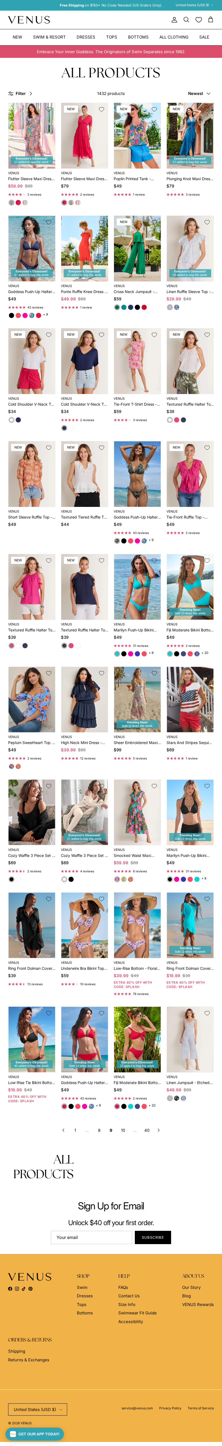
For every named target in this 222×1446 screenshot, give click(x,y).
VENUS (26, 1423)
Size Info (126, 1304)
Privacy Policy (170, 1408)
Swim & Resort (49, 37)
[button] (34, 1434)
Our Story (191, 1287)
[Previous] (63, 1130)
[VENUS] (29, 20)
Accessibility (130, 1321)
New (17, 37)
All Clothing (173, 37)
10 (123, 1130)
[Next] (158, 1130)
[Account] (173, 20)
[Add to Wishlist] (48, 109)
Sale (204, 37)
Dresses (86, 37)
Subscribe (153, 1237)
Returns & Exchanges (28, 1359)
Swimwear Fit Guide (137, 1312)
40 (146, 1130)
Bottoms (138, 37)
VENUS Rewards (198, 1304)
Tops (111, 37)
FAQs (123, 1287)
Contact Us (129, 1295)
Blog (186, 1295)
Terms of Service (201, 1408)
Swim (82, 1287)
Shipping (16, 1351)
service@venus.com (137, 1408)
